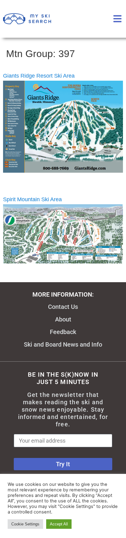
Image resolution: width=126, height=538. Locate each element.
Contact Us (63, 306)
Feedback (63, 332)
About (63, 319)
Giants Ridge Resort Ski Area (39, 76)
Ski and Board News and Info (63, 344)
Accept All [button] (59, 524)
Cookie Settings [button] (25, 524)
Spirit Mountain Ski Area (32, 199)
